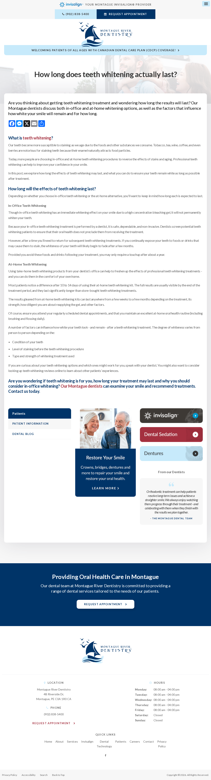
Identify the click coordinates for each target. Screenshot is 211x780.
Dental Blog (23, 434)
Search (44, 774)
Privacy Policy (9, 774)
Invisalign (87, 741)
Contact (148, 741)
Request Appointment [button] (128, 14)
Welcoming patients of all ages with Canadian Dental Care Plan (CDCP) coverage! (104, 50)
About (59, 741)
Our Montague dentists (81, 385)
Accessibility (28, 774)
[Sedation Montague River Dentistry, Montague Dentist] (171, 434)
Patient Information (30, 423)
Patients (120, 741)
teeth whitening (37, 137)
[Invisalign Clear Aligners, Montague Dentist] (171, 415)
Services (72, 741)
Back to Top (58, 774)
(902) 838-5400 (77, 14)
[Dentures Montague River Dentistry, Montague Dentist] (171, 453)
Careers (135, 741)
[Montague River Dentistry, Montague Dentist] (105, 667)
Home (48, 741)
